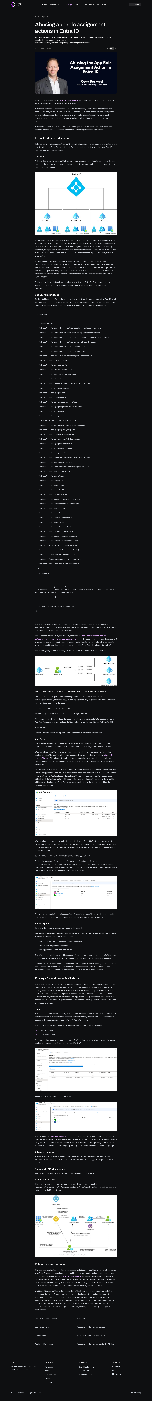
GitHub (117, 1367)
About (78, 4)
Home (44, 4)
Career (105, 4)
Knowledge (67, 4)
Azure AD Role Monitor (69, 100)
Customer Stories (91, 4)
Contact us (135, 4)
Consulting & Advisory (87, 1367)
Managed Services (85, 1374)
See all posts (42, 16)
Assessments (84, 1371)
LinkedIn (118, 1374)
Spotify (117, 1370)
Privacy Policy (136, 1393)
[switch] (111, 48)
